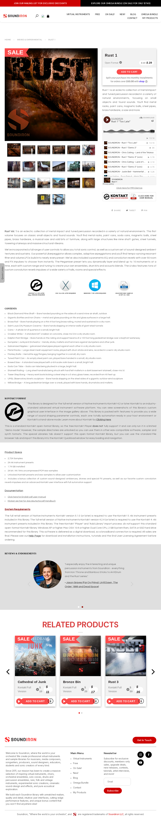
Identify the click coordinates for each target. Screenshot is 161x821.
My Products (150, 18)
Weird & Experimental (29, 40)
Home (8, 40)
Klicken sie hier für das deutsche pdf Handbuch (32, 501)
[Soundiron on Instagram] (140, 757)
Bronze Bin (72, 682)
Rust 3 (113, 682)
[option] (51, 94)
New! (122, 14)
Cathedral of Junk (32, 682)
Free (97, 14)
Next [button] (92, 94)
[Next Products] (153, 672)
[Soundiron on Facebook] (148, 757)
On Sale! (110, 14)
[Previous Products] (8, 672)
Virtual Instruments (78, 14)
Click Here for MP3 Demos (129, 188)
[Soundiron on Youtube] (140, 764)
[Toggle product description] (50, 701)
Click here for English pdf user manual (27, 497)
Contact (132, 18)
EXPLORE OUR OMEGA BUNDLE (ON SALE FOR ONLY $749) (120, 3)
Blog (133, 14)
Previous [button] (10, 94)
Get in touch (144, 740)
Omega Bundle (149, 14)
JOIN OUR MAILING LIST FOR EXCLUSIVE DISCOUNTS (40, 3)
